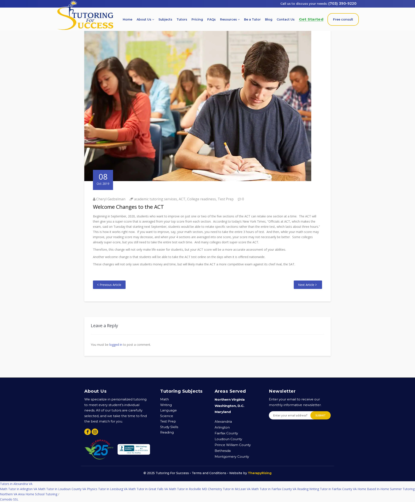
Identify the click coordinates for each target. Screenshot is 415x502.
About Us (144, 19)
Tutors (182, 19)
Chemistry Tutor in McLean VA (229, 489)
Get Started (311, 19)
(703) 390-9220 (342, 4)
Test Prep (226, 199)
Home (127, 19)
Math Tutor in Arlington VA (18, 489)
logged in (115, 345)
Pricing (197, 19)
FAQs (211, 19)
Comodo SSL (9, 499)
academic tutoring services (155, 199)
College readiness (201, 199)
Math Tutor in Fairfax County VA (273, 489)
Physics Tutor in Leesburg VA (107, 489)
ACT (182, 199)
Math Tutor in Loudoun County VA (62, 489)
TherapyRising (259, 473)
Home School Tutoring (41, 494)
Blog (268, 19)
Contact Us (286, 19)
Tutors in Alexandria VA (16, 484)
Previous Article (110, 285)
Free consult (343, 19)
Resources (229, 19)
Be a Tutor (252, 19)
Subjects (165, 19)
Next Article (306, 285)
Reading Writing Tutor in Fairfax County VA (327, 489)
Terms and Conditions (209, 473)
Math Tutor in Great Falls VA (148, 489)
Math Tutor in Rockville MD (188, 489)
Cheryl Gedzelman (110, 199)
